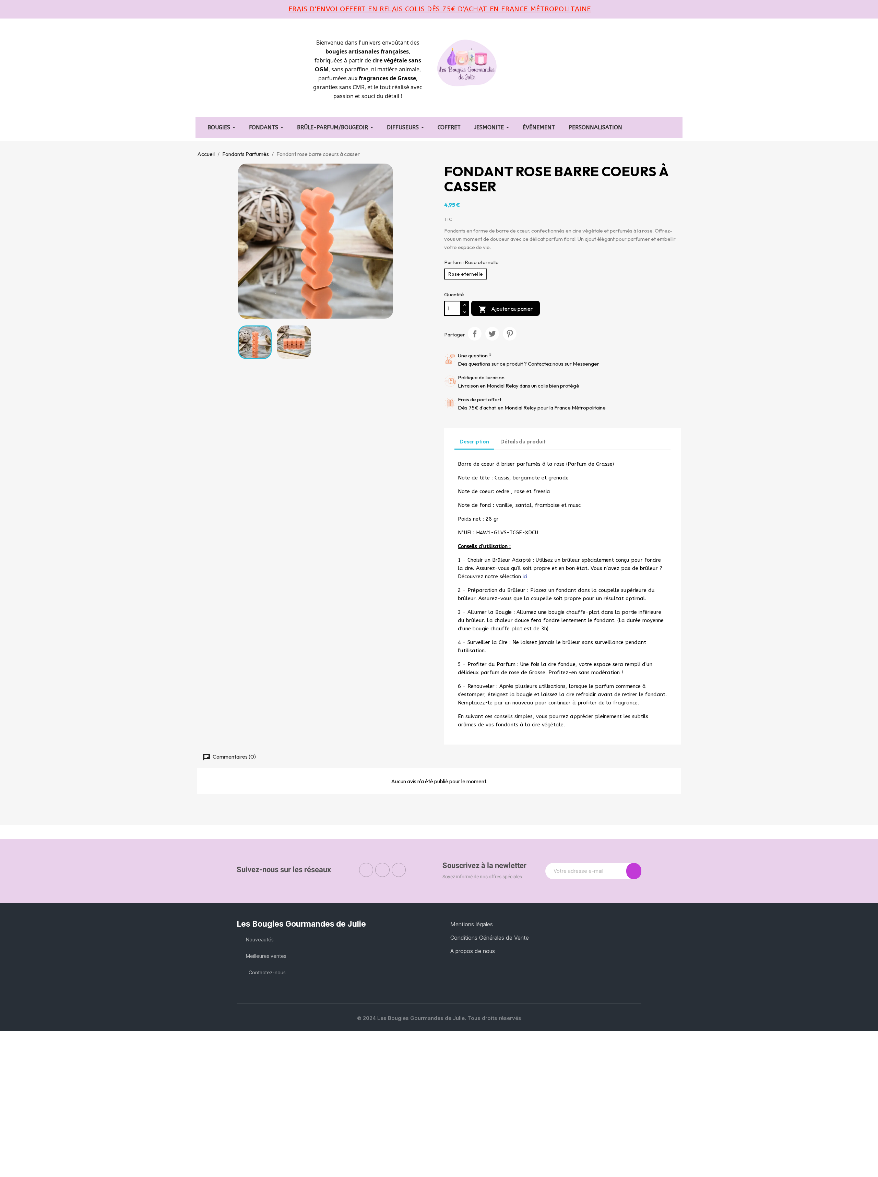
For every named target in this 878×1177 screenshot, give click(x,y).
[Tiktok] (399, 870)
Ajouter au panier (505, 309)
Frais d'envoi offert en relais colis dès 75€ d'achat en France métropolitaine (439, 9)
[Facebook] (366, 870)
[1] (633, 871)
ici (525, 576)
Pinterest (510, 334)
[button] (536, 70)
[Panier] (559, 69)
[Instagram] (382, 870)
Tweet (492, 334)
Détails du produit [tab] (523, 441)
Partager (475, 334)
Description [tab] (474, 441)
